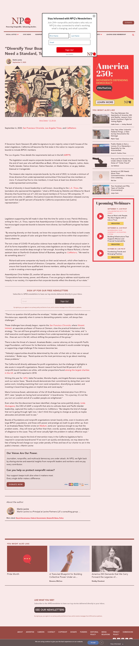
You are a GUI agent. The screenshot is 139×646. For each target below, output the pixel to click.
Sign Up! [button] (69, 50)
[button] (94, 16)
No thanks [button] (69, 54)
